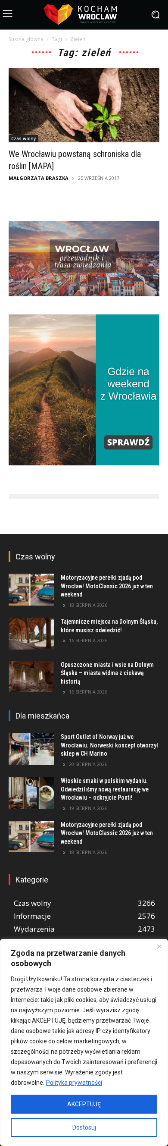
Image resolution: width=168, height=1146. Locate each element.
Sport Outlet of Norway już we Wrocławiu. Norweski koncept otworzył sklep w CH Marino (109, 745)
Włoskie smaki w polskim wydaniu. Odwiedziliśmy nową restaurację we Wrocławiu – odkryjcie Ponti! (105, 789)
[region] (84, 1042)
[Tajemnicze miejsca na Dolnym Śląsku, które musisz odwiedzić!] (31, 634)
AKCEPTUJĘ (84, 1104)
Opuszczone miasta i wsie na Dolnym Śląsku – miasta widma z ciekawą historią (107, 673)
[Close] (159, 946)
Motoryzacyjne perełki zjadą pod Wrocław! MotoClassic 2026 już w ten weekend (107, 586)
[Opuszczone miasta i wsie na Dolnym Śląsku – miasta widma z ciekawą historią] (31, 677)
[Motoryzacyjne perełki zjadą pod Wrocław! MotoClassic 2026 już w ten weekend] (31, 590)
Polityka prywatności (74, 1082)
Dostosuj (84, 1127)
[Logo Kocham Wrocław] (84, 14)
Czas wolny (23, 138)
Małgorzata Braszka (38, 178)
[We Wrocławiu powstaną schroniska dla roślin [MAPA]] (84, 105)
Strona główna (26, 39)
